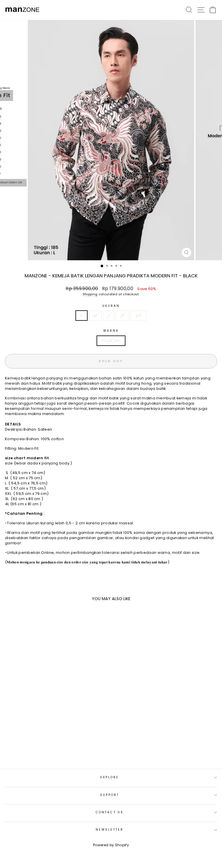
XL (123, 315)
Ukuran (111, 306)
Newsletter (109, 829)
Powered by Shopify (111, 844)
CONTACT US (109, 812)
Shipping (90, 294)
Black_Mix (111, 340)
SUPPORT (109, 795)
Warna (111, 331)
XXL (138, 315)
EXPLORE (109, 777)
